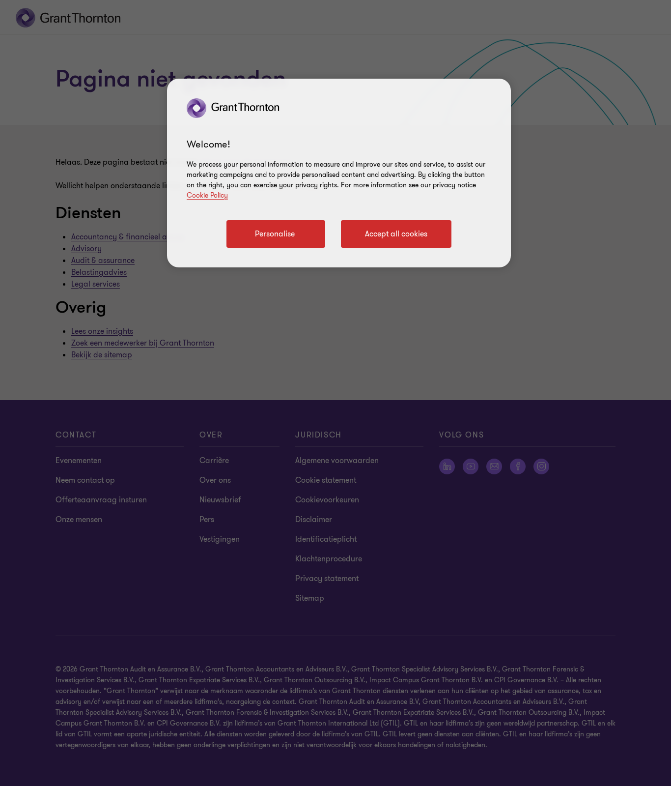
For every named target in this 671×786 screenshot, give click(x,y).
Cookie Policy (207, 195)
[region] (339, 173)
